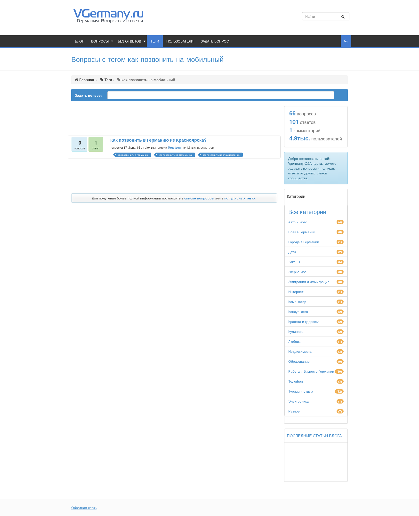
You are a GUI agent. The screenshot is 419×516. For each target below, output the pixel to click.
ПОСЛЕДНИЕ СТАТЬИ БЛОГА (314, 436)
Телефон (174, 147)
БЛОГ (79, 41)
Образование (299, 361)
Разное (294, 411)
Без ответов (129, 41)
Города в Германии (303, 241)
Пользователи (179, 41)
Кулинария (297, 331)
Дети (292, 251)
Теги (154, 41)
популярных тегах (239, 198)
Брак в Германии (301, 231)
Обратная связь (84, 507)
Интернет (295, 291)
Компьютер (297, 301)
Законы (294, 261)
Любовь (294, 341)
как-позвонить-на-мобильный (176, 154)
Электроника (298, 401)
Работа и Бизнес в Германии (311, 371)
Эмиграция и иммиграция (309, 281)
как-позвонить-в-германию (133, 154)
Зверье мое (297, 271)
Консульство (298, 311)
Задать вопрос (215, 41)
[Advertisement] (174, 119)
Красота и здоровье (304, 321)
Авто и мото (297, 221)
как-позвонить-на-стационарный (221, 154)
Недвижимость (300, 351)
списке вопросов (199, 198)
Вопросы (100, 41)
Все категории (307, 211)
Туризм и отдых (300, 391)
